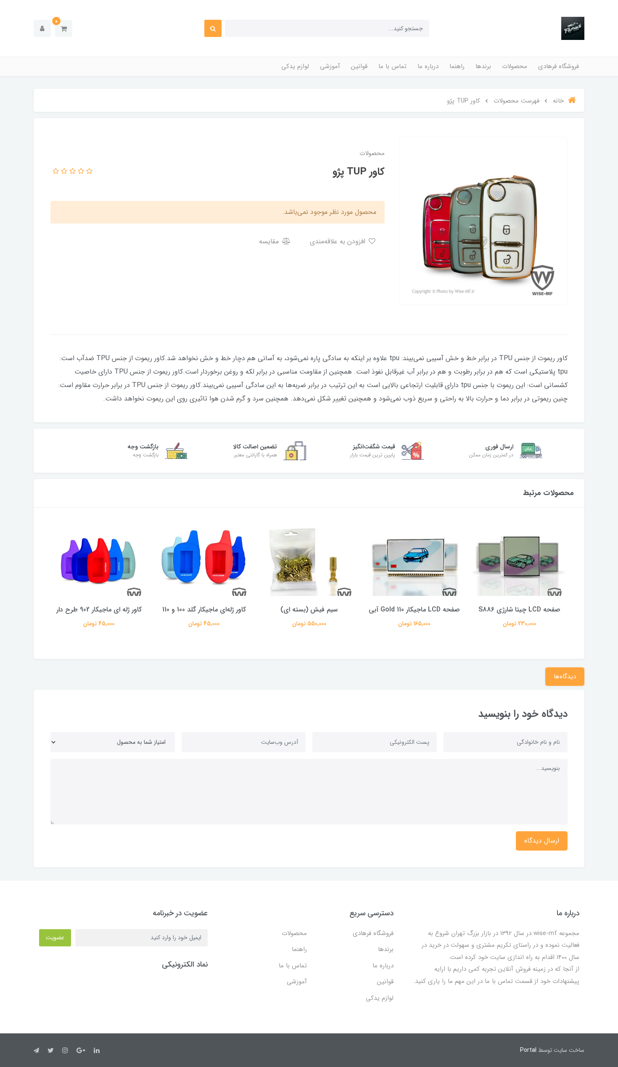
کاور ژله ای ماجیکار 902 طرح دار (99, 609)
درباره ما (427, 66)
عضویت (55, 937)
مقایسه (270, 241)
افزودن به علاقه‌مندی (338, 241)
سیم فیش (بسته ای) (309, 609)
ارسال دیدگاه (541, 840)
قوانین (359, 66)
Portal (528, 1050)
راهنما (457, 66)
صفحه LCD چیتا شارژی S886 (519, 609)
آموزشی (330, 66)
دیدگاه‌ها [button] (565, 677)
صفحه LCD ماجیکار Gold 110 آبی (414, 609)
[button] (63, 28)
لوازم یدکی (295, 66)
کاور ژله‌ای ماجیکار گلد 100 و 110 (204, 609)
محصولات (514, 66)
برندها (483, 66)
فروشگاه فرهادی (558, 66)
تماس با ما (392, 66)
